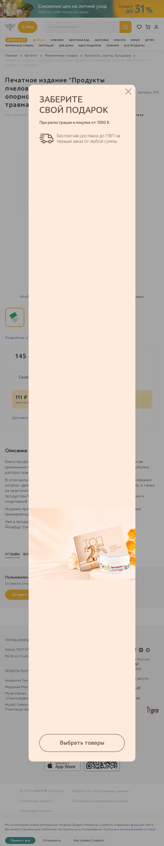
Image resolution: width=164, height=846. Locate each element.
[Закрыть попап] (128, 91)
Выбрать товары (82, 742)
